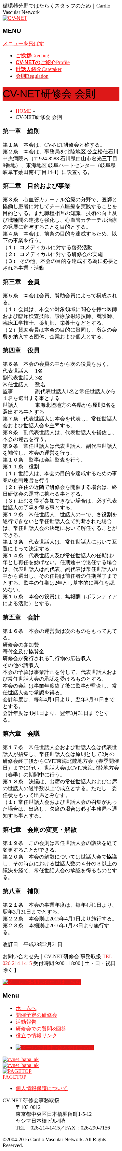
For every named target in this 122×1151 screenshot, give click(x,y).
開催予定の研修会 (36, 1015)
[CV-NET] (15, 18)
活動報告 (26, 1022)
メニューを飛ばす (23, 43)
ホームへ (26, 1008)
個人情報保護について (42, 1088)
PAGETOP (14, 1077)
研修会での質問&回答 (41, 1028)
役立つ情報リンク (36, 1035)
